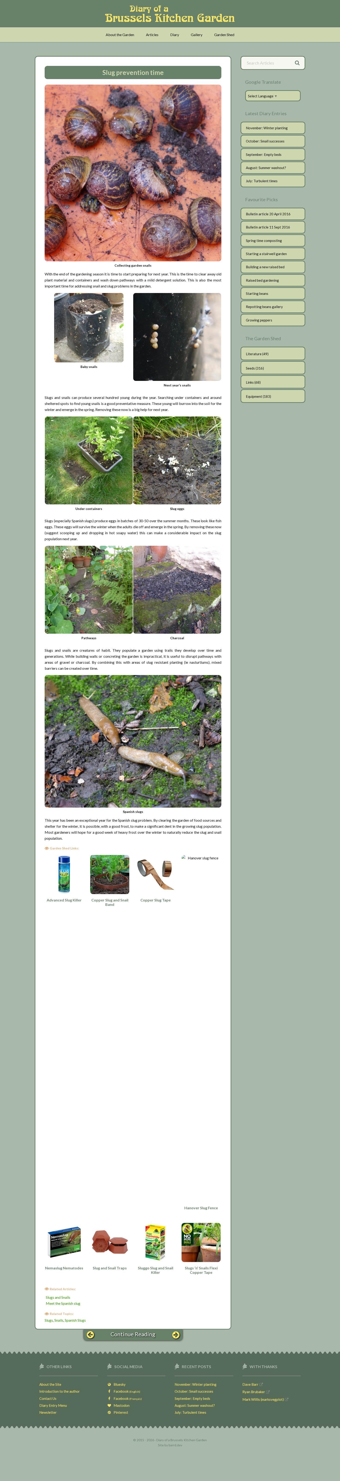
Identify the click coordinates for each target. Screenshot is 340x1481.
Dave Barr (250, 1384)
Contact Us (47, 1398)
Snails (58, 1320)
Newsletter (48, 1412)
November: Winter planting (267, 128)
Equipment (254, 396)
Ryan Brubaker (253, 1392)
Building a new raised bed (265, 267)
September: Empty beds (263, 154)
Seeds (250, 368)
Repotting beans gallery (264, 307)
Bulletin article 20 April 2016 (268, 214)
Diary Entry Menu (53, 1405)
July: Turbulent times (262, 181)
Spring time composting (264, 240)
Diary (174, 34)
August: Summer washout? (266, 168)
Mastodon (120, 1405)
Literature (254, 354)
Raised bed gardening (262, 280)
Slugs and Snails (58, 1297)
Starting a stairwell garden (266, 254)
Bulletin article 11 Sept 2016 (268, 227)
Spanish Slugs (75, 1320)
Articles (152, 34)
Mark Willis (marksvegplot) (263, 1399)
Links (250, 382)
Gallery (196, 34)
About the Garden (120, 34)
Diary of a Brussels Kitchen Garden (171, 13)
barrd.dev (175, 1445)
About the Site (50, 1384)
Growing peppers (259, 320)
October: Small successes (265, 141)
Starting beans (257, 293)
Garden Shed (224, 34)
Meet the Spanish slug (63, 1303)
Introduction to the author (59, 1391)
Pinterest (119, 1412)
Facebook (125, 1391)
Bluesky (118, 1384)
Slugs (49, 1320)
